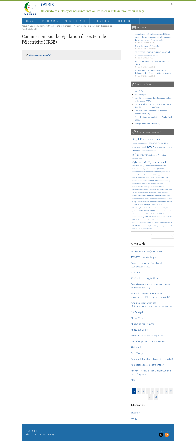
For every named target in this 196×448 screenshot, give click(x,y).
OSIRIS (47, 5)
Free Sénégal (155, 226)
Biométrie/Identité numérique (141, 187)
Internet (134, 198)
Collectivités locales (143, 198)
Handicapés (157, 211)
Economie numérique (158, 142)
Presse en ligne (146, 184)
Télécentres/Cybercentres (139, 143)
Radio (170, 190)
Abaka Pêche (137, 318)
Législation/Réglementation (140, 190)
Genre (147, 181)
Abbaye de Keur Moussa (142, 323)
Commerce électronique (164, 181)
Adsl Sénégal (137, 353)
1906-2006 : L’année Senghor (144, 257)
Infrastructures (141, 155)
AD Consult (136, 347)
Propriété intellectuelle (149, 192)
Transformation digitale (142, 204)
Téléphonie (151, 195)
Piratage (153, 184)
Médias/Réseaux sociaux (139, 195)
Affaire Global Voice (158, 205)
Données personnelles (153, 172)
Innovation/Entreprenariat (142, 222)
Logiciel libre (149, 178)
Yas (151, 229)
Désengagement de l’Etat (162, 195)
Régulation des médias (149, 169)
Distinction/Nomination (146, 211)
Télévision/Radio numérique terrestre (154, 201)
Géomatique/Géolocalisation (140, 208)
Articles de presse (75, 21)
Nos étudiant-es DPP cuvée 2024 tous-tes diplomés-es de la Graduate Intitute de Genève (153, 73)
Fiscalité (134, 181)
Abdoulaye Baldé (139, 329)
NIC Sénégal (139, 91)
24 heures (135, 272)
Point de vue (153, 181)
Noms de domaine (160, 147)
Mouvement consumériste (145, 175)
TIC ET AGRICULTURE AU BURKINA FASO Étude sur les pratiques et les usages (153, 55)
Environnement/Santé (157, 187)
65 (156, 396)
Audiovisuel (168, 201)
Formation (141, 178)
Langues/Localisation (162, 192)
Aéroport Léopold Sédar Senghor (147, 364)
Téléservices (159, 184)
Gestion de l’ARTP (156, 214)
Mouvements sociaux (139, 172)
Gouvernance (152, 190)
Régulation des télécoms (146, 139)
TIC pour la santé (137, 192)
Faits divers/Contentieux (148, 151)
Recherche (135, 158)
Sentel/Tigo (162, 208)
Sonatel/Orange (138, 165)
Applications (160, 169)
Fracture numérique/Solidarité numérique (148, 220)
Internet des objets (146, 226)
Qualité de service (149, 216)
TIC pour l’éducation (158, 155)
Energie (134, 418)
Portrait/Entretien (162, 190)
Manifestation (136, 184)
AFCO (133, 380)
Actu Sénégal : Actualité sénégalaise (148, 341)
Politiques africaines (160, 177)
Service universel (154, 208)
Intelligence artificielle (165, 226)
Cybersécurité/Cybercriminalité (149, 162)
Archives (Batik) (46, 434)
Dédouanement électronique (157, 198)
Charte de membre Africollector (147, 47)
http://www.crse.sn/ (39, 55)
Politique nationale (138, 147)
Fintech (149, 147)
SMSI (133, 220)
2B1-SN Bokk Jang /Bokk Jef (145, 278)
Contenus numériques (144, 214)
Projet (140, 158)
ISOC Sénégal (140, 94)
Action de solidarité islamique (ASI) (147, 335)
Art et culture (141, 181)
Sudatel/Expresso (137, 169)
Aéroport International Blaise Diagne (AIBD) (152, 359)
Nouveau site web (162, 151)
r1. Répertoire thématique (61, 25)
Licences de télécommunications (155, 166)
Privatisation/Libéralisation (165, 217)
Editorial (134, 229)
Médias (155, 175)
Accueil (25, 25)
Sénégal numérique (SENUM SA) (147, 123)
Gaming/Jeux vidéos (144, 229)
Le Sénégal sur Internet (39, 25)
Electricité (136, 412)
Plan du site (31, 434)
